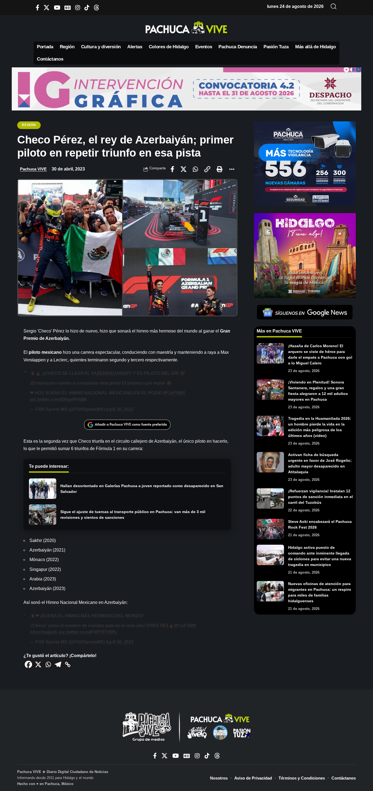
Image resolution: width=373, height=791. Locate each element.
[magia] (305, 255)
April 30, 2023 (120, 409)
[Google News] (67, 7)
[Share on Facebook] (172, 169)
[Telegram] (58, 664)
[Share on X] (183, 169)
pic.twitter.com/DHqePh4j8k (58, 399)
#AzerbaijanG (44, 632)
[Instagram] (77, 7)
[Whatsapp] (48, 664)
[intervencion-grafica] (186, 88)
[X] (47, 7)
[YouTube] (57, 7)
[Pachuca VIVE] (186, 727)
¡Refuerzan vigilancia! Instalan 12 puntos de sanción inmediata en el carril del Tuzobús (320, 497)
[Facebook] (38, 7)
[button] (334, 6)
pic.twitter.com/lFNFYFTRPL (88, 632)
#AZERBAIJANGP (110, 373)
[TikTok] (86, 7)
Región (29, 125)
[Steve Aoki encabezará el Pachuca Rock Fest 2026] (270, 529)
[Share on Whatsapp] (195, 169)
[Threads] (96, 7)
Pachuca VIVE (33, 169)
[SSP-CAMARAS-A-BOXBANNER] (305, 163)
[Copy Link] (68, 664)
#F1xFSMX (174, 393)
